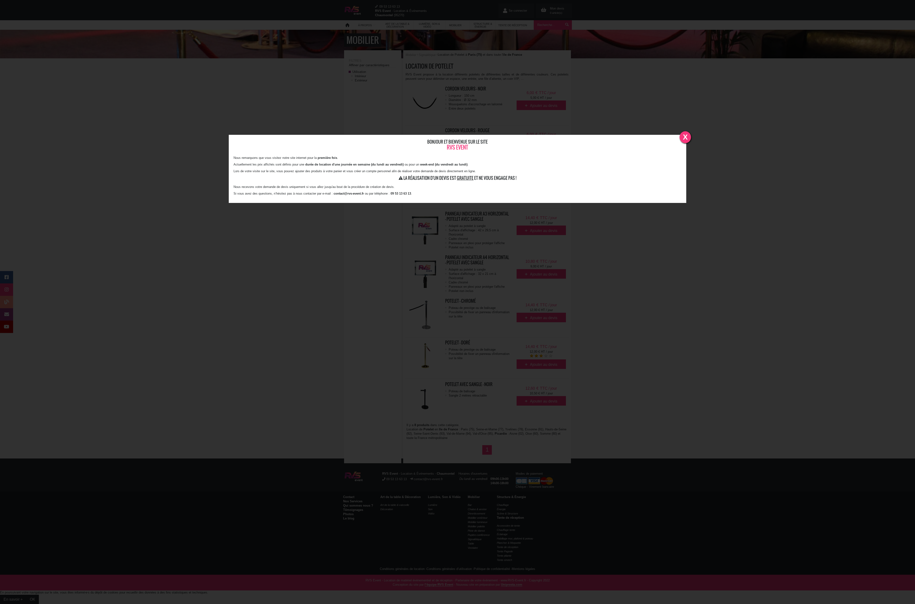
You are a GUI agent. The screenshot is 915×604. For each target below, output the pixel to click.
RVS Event (457, 147)
